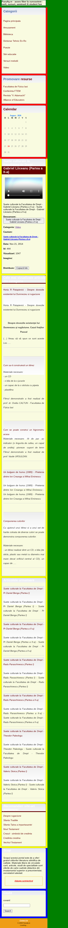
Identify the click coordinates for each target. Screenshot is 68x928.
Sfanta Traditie (10, 820)
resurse (26, 79)
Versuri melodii (10, 61)
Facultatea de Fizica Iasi (15, 86)
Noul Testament (11, 829)
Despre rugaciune (12, 816)
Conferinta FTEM (12, 91)
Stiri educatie (9, 54)
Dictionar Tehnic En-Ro (14, 41)
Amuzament (9, 27)
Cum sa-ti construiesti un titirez (18, 365)
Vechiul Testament (12, 842)
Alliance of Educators (13, 100)
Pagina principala (12, 21)
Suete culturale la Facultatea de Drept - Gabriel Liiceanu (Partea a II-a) (24, 220)
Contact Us (24, 920)
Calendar (10, 109)
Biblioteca (8, 34)
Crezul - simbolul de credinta (17, 833)
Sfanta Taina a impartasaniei (17, 824)
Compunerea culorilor (14, 521)
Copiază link (22, 268)
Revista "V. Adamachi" (14, 95)
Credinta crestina (11, 838)
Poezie (6, 47)
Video (6, 67)
